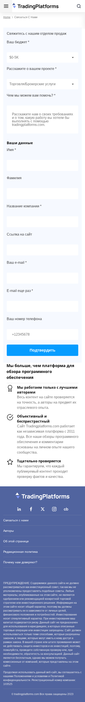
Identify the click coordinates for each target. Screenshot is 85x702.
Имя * (11, 150)
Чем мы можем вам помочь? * (31, 95)
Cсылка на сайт (19, 234)
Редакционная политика (20, 551)
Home (6, 17)
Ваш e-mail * (17, 262)
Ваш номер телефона (24, 319)
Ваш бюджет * (18, 42)
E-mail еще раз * (20, 291)
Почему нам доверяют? (20, 562)
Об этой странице (16, 541)
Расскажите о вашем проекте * (31, 69)
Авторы (8, 530)
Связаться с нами (16, 520)
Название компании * (24, 206)
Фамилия (14, 178)
